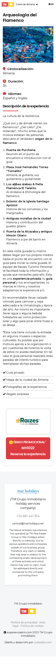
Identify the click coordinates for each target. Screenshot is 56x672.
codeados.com (43, 642)
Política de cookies (32, 625)
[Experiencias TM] (8, 4)
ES (52, 4)
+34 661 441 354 (28, 516)
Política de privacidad (24, 622)
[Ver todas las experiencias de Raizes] (28, 421)
